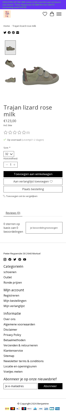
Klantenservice (13, 350)
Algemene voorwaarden (19, 324)
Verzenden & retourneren (21, 345)
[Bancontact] (18, 409)
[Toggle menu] (58, 13)
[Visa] (40, 409)
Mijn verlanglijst (14, 306)
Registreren (11, 295)
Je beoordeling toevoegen (44, 227)
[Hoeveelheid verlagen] (7, 165)
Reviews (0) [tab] (13, 213)
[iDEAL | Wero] (7, 409)
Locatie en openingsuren (20, 366)
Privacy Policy (12, 335)
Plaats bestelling (33, 189)
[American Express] (57, 409)
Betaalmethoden (15, 340)
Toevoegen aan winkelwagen (33, 174)
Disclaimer (10, 330)
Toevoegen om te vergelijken (21, 196)
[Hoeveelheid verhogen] (14, 165)
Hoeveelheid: (11, 158)
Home (7, 25)
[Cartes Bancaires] (52, 409)
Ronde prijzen (13, 282)
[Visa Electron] (46, 409)
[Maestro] (24, 409)
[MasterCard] (12, 409)
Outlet (8, 277)
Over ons (9, 319)
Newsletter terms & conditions (24, 361)
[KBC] (35, 409)
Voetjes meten (13, 371)
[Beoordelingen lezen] (15, 133)
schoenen (10, 272)
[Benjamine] (7, 13)
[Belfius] (29, 409)
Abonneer (50, 386)
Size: (7, 147)
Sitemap (9, 356)
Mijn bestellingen (15, 301)
